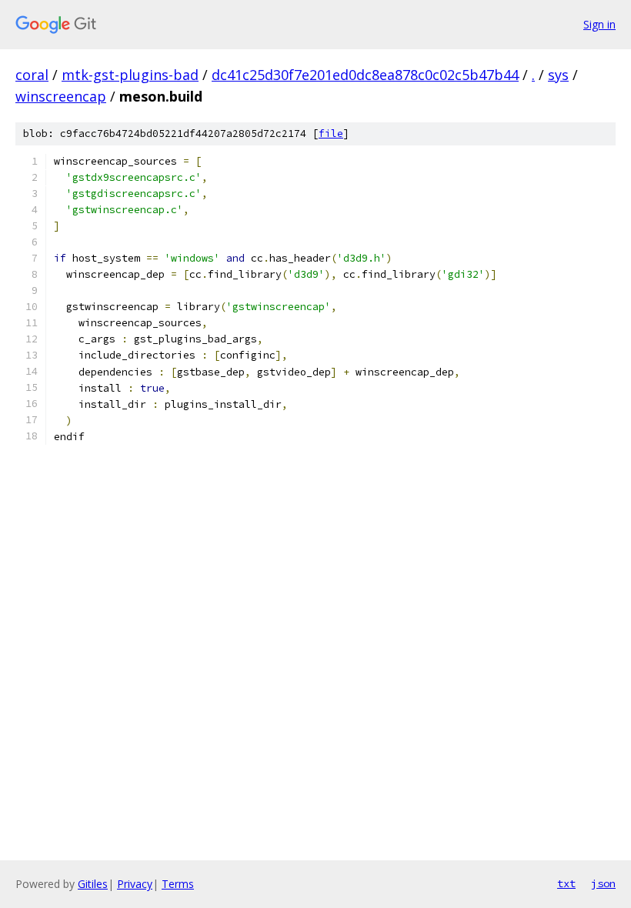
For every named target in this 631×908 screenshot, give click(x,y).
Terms (178, 883)
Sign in (599, 24)
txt (566, 883)
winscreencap (60, 96)
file (331, 133)
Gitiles (93, 883)
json (603, 883)
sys (558, 74)
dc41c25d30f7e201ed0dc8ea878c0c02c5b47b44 (365, 74)
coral (31, 74)
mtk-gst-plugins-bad (130, 74)
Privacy (134, 883)
